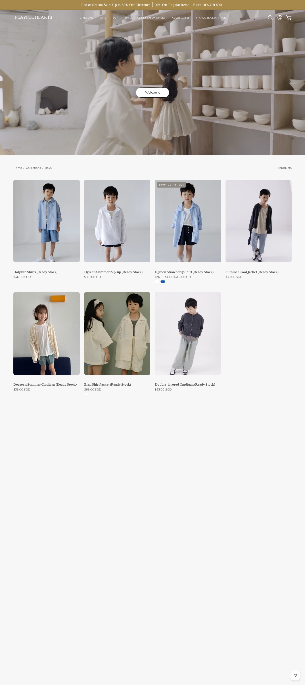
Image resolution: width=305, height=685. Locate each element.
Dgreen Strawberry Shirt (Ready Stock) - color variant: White (157, 281)
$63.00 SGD (163, 389)
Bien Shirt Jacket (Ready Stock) (107, 384)
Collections (33, 167)
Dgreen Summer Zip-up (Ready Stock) (113, 272)
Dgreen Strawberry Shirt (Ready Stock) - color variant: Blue (163, 281)
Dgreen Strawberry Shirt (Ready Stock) (184, 272)
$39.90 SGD (92, 277)
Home (17, 167)
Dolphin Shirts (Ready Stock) (35, 272)
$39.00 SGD (234, 277)
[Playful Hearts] (33, 17)
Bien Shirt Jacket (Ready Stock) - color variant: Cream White (86, 394)
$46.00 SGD (22, 277)
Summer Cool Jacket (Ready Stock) (252, 272)
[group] (152, 5)
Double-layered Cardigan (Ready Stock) (185, 384)
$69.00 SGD (92, 389)
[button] (86, 17)
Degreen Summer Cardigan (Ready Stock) (45, 384)
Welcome (152, 92)
